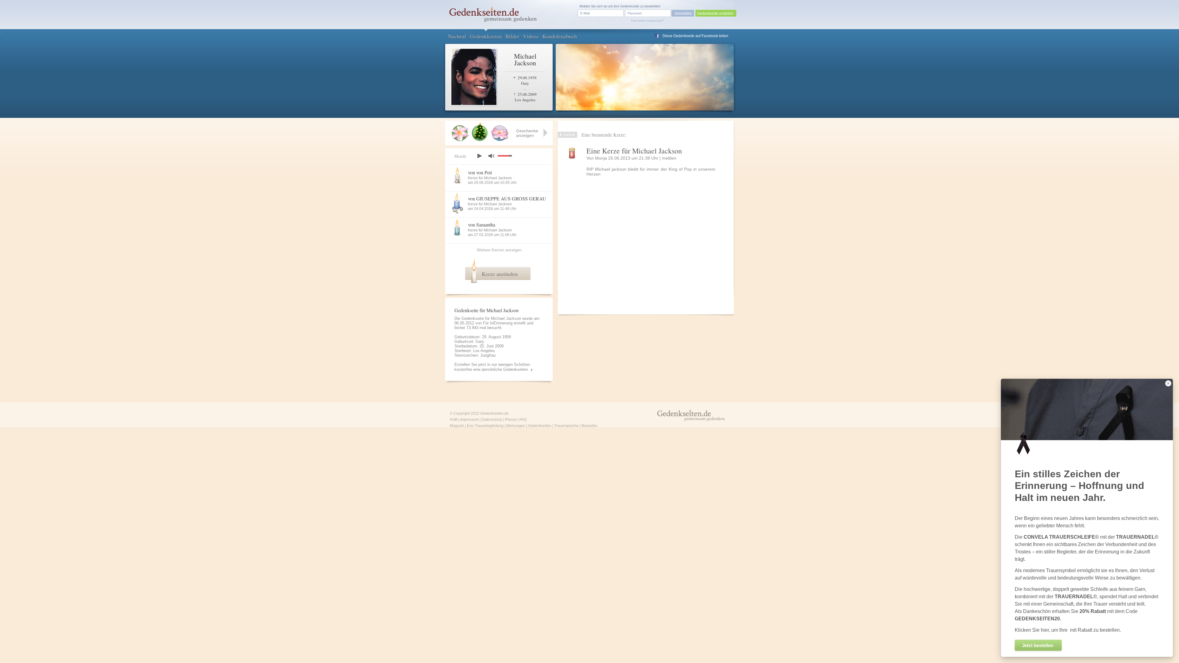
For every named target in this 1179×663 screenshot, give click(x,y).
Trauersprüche (566, 426)
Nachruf (457, 36)
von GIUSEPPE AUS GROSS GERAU (507, 198)
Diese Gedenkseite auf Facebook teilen (695, 36)
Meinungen (515, 426)
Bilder (512, 36)
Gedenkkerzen (486, 36)
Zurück (569, 135)
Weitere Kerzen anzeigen (499, 250)
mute (491, 155)
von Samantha (481, 224)
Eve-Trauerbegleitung (485, 426)
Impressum (469, 419)
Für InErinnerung (497, 323)
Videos (531, 36)
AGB (453, 419)
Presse (511, 419)
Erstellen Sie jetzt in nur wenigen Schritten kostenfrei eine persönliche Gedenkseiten (492, 367)
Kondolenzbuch (559, 36)
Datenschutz (491, 419)
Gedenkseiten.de (494, 413)
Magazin (457, 426)
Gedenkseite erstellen (715, 13)
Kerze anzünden (500, 273)
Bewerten (589, 426)
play (479, 156)
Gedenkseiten (539, 426)
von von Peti (480, 172)
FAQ (523, 419)
